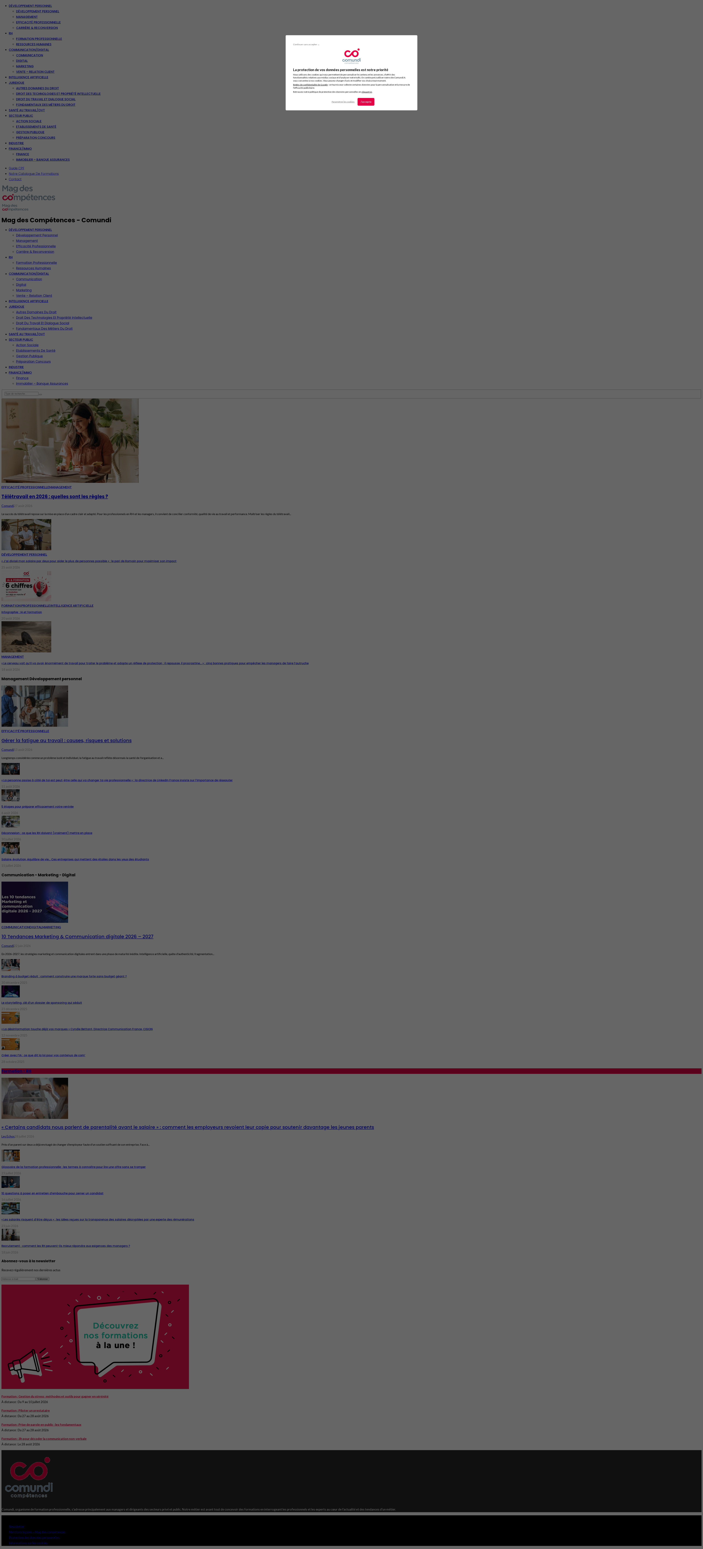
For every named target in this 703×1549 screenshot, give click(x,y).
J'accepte (365, 101)
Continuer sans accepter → (306, 44)
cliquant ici (367, 91)
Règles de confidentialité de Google (310, 84)
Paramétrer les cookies (343, 101)
